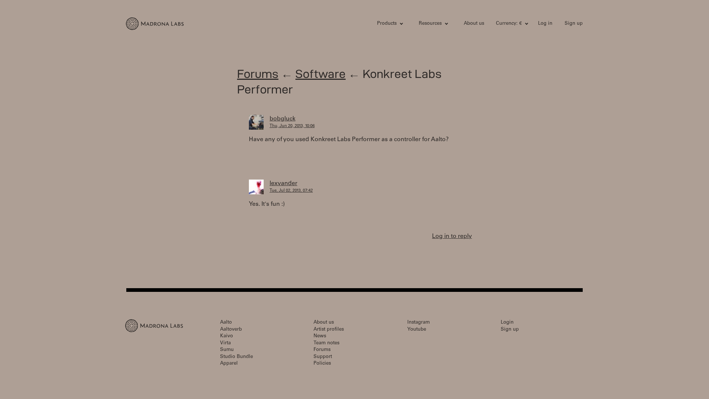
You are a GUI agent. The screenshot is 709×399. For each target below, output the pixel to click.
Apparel (229, 363)
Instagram (418, 322)
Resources (430, 23)
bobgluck (282, 119)
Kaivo (226, 336)
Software (320, 73)
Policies (322, 363)
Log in (545, 23)
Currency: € (509, 23)
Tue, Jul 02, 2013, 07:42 (291, 191)
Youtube (416, 329)
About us (474, 23)
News (320, 336)
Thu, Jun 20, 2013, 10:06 (292, 126)
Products (387, 23)
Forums (257, 73)
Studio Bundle (236, 357)
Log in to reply (452, 236)
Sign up (574, 23)
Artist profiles (329, 329)
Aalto (226, 322)
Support (323, 357)
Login (507, 322)
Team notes (326, 343)
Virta (225, 343)
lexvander (283, 184)
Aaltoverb (231, 329)
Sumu (227, 350)
